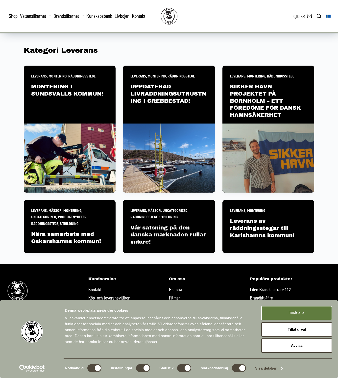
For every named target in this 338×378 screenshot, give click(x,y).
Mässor (55, 210)
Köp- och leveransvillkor (109, 298)
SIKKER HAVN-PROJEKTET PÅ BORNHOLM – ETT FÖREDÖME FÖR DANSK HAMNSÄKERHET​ (265, 100)
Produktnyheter (72, 217)
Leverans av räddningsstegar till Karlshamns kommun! (262, 228)
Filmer (174, 298)
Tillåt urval (297, 329)
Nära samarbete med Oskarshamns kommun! (66, 238)
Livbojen (122, 16)
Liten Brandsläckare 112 (270, 289)
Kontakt (138, 16)
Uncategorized (43, 217)
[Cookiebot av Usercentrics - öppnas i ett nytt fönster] (32, 368)
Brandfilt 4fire (261, 298)
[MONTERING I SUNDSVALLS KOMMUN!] (70, 158)
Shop (13, 16)
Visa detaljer (266, 368)
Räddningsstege (82, 76)
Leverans (39, 76)
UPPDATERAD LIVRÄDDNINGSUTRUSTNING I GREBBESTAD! (168, 93)
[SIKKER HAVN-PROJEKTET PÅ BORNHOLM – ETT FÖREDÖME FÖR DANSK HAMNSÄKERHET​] (268, 158)
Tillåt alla (296, 313)
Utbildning (69, 223)
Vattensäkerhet (33, 16)
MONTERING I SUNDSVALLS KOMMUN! (67, 90)
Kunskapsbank (99, 16)
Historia (175, 289)
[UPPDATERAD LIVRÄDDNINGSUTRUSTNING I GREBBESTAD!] (169, 158)
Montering (57, 76)
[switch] (143, 368)
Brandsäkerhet (66, 16)
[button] (328, 16)
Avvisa (296, 345)
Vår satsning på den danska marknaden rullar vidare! (168, 234)
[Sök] (319, 16)
